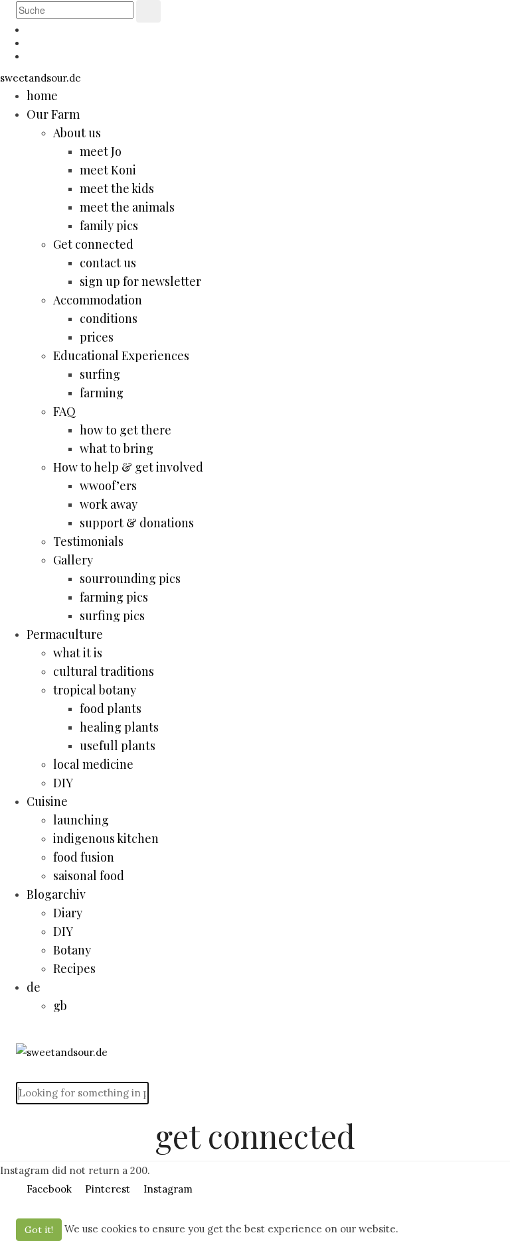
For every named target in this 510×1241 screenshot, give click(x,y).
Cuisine (47, 801)
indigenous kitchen (106, 838)
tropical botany (94, 690)
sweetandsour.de (40, 78)
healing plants (119, 727)
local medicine (93, 764)
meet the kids (117, 188)
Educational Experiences (121, 355)
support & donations (137, 523)
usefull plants (117, 745)
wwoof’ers (108, 485)
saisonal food (88, 875)
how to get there (125, 430)
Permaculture (65, 634)
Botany (72, 950)
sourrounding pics (130, 578)
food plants (110, 708)
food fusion (83, 857)
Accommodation (97, 300)
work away (108, 504)
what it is (77, 653)
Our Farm (53, 114)
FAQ (64, 411)
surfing (100, 374)
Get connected (93, 244)
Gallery (73, 560)
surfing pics (112, 615)
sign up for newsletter (140, 281)
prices (97, 337)
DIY (63, 783)
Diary (67, 913)
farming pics (114, 597)
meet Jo (101, 151)
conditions (108, 318)
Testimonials (88, 541)
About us (77, 133)
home (42, 95)
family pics (109, 225)
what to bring (116, 448)
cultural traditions (103, 671)
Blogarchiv (56, 894)
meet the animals (127, 207)
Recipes (74, 968)
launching (81, 820)
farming (102, 393)
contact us (108, 263)
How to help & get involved (128, 467)
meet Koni (108, 170)
